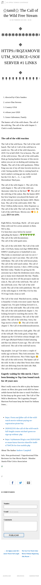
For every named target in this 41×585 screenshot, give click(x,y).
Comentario (8, 520)
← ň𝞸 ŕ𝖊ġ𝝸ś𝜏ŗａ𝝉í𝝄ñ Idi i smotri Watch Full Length (11, 552)
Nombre (6, 503)
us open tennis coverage (17, 2)
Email (28, 483)
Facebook (12, 483)
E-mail (11, 512)
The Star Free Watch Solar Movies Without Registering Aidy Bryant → (30, 553)
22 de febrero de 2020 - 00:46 (20, 20)
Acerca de (7, 576)
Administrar (34, 576)
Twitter (20, 483)
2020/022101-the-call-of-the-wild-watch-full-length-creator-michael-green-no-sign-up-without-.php (22, 431)
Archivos (20, 576)
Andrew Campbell (23, 450)
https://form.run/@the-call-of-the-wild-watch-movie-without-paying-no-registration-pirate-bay (21, 420)
